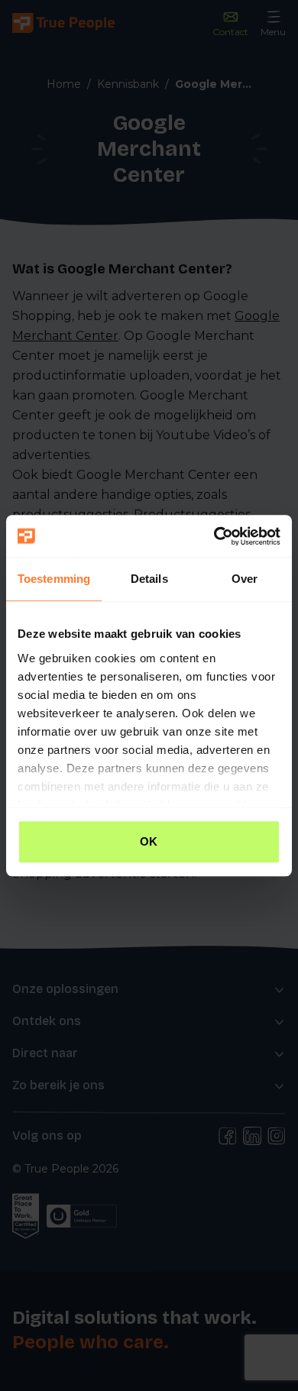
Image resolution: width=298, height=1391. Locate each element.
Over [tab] (245, 578)
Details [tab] (149, 578)
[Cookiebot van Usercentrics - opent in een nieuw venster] (214, 536)
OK (148, 841)
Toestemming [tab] (54, 578)
